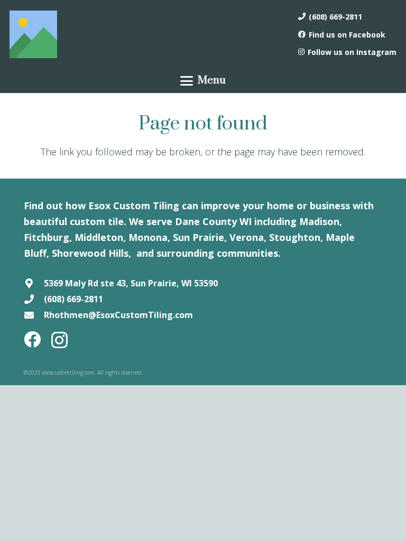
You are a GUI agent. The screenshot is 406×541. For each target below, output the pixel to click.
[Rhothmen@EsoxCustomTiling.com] (34, 315)
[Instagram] (59, 340)
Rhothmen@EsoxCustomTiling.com (118, 315)
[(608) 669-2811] (34, 299)
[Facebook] (32, 339)
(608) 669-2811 (73, 299)
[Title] (33, 34)
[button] (203, 81)
